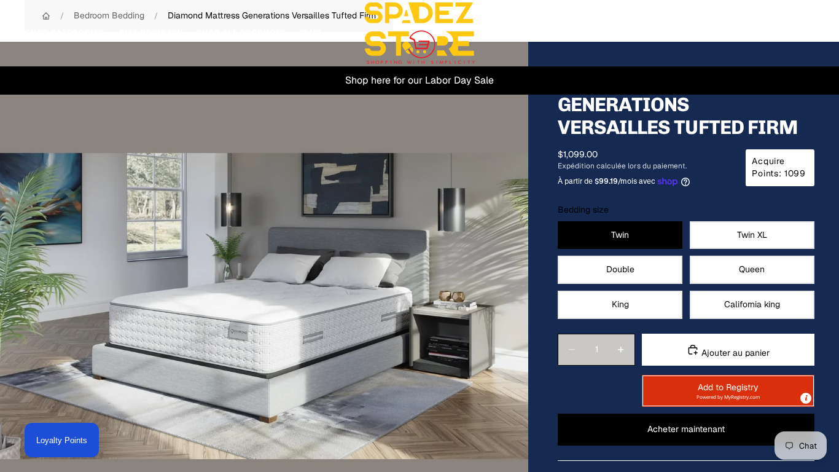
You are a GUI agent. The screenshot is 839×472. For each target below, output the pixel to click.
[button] (728, 391)
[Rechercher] (748, 33)
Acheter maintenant (686, 429)
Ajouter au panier (734, 352)
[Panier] (800, 33)
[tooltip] (805, 398)
